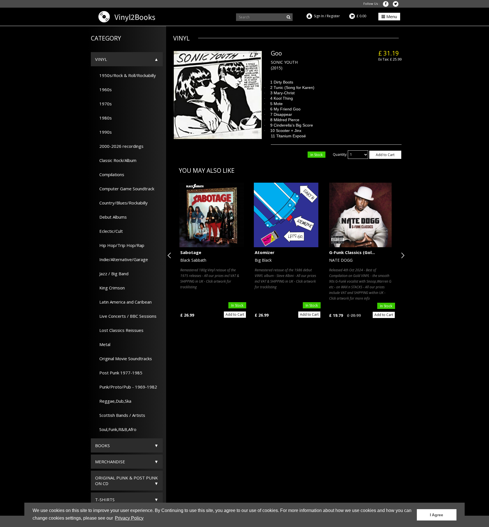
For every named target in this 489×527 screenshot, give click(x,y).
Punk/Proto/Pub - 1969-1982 (126, 387)
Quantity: (340, 154)
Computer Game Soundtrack (124, 188)
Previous (170, 255)
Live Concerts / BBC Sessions (125, 316)
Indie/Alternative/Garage (121, 259)
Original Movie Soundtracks (123, 358)
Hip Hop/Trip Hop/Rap (119, 245)
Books (102, 445)
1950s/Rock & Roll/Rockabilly (125, 75)
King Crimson (110, 288)
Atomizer (264, 252)
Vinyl (101, 59)
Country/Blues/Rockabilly (121, 203)
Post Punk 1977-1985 (118, 372)
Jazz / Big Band (111, 273)
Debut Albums (111, 217)
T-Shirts (105, 499)
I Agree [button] (436, 515)
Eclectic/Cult (109, 231)
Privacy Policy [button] (129, 518)
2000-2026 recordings (119, 146)
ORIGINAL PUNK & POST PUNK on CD (126, 480)
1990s (103, 132)
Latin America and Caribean (123, 302)
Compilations (109, 174)
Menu (391, 16)
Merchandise (110, 461)
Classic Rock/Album (115, 160)
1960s (103, 89)
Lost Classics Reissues (119, 330)
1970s (103, 103)
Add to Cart (385, 154)
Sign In (319, 16)
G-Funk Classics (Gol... (352, 252)
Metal (102, 344)
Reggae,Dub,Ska (113, 401)
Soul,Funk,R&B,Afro (115, 429)
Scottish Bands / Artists (120, 415)
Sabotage (190, 252)
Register (333, 16)
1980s (103, 118)
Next (401, 255)
